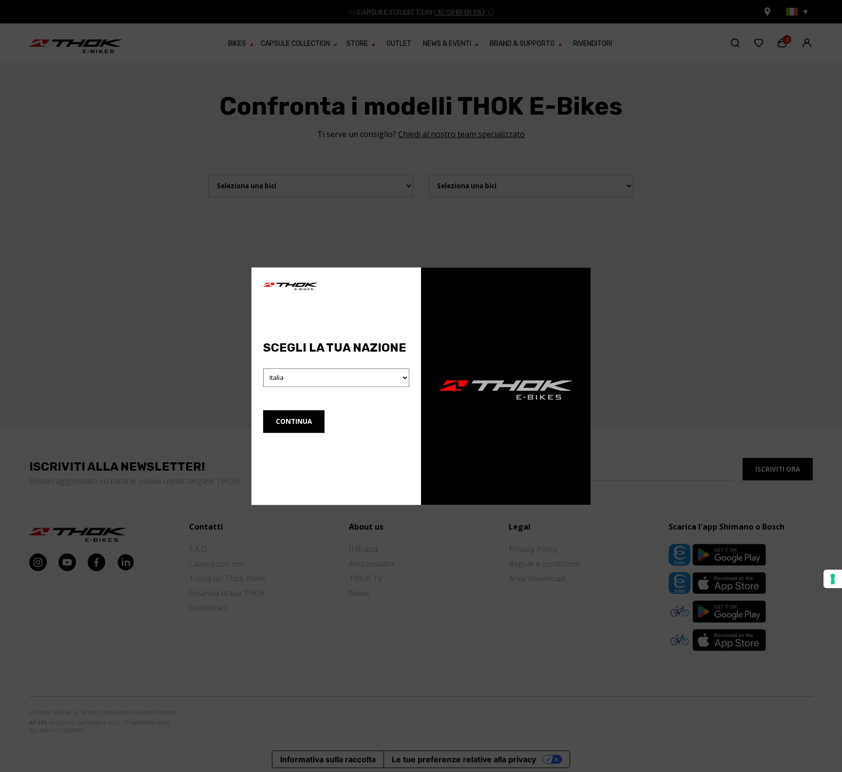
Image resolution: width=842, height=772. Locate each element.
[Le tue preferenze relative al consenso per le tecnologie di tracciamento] (832, 579)
